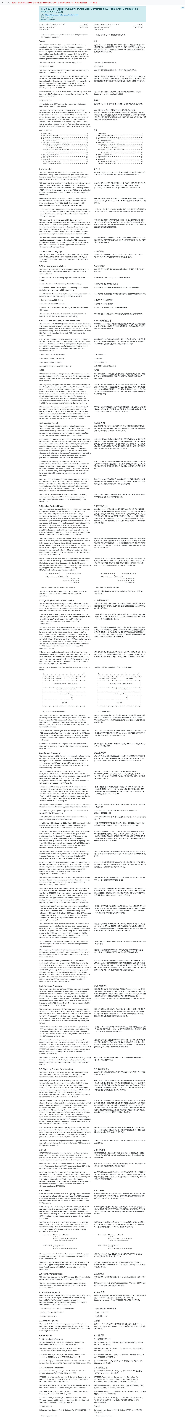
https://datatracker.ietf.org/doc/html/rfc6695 (61, 15)
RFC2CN (5, 3)
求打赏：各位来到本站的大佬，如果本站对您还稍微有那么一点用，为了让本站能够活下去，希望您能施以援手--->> (54, 3)
